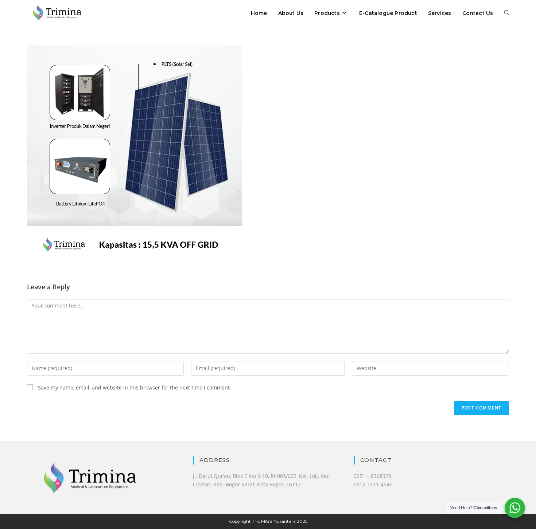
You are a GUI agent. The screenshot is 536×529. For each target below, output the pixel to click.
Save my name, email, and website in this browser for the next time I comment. (134, 387)
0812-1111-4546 (373, 484)
